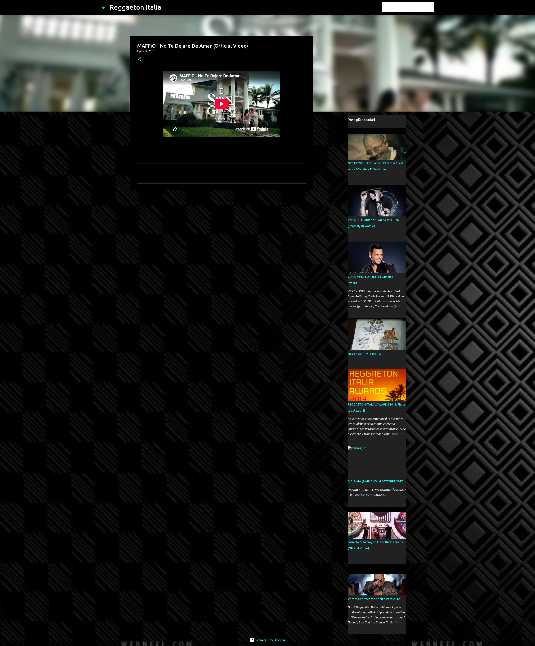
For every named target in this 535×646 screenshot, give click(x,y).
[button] (139, 59)
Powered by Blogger (270, 640)
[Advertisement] (222, 225)
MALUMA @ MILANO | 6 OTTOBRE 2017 (375, 481)
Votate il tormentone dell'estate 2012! (374, 599)
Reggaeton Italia (135, 7)
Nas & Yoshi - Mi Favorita (364, 353)
